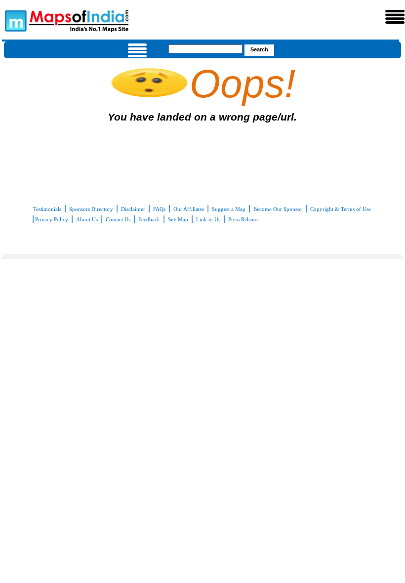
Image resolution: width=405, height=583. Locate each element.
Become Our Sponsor (277, 209)
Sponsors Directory (91, 209)
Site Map (178, 219)
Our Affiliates (188, 209)
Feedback (149, 219)
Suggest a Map (228, 209)
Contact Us (118, 219)
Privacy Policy (51, 219)
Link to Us (208, 219)
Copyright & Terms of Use (340, 209)
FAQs (159, 209)
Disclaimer (133, 209)
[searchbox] (205, 48)
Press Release (243, 219)
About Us (87, 219)
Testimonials (47, 209)
